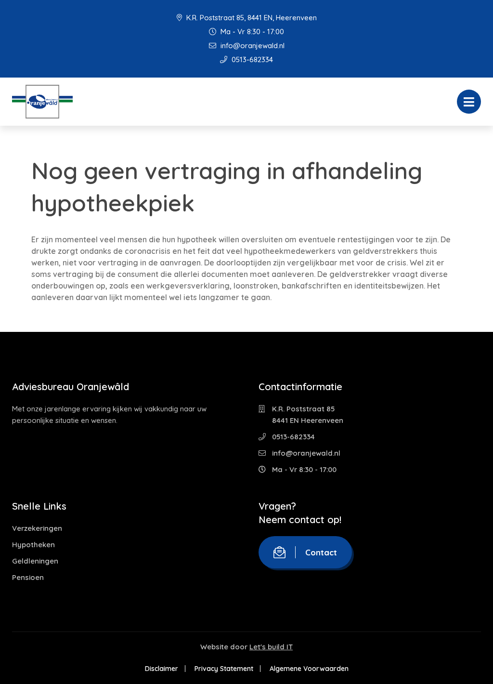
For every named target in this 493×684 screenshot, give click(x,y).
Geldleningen (35, 561)
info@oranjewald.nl (252, 45)
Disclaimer (161, 668)
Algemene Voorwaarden (309, 668)
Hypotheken (33, 544)
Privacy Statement (224, 668)
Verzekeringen (37, 528)
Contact (321, 552)
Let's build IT (271, 646)
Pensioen (28, 577)
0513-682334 (251, 59)
